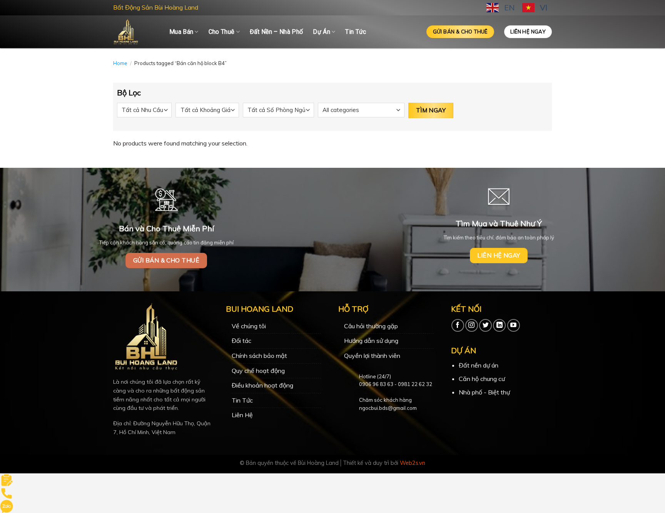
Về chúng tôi (249, 326)
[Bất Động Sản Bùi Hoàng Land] (135, 31)
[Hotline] (6, 492)
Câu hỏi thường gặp (371, 326)
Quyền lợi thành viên (372, 355)
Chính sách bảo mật (259, 355)
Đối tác (241, 340)
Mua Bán (181, 31)
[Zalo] (6, 506)
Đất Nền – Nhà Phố (276, 31)
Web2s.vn (412, 463)
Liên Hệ (242, 415)
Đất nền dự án (478, 365)
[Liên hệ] (6, 479)
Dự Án (321, 31)
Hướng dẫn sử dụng (371, 340)
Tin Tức (355, 31)
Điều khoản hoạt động (262, 385)
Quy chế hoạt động (258, 370)
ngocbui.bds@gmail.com (388, 408)
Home (120, 63)
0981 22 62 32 (415, 384)
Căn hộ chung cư (482, 379)
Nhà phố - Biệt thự (484, 392)
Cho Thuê (222, 31)
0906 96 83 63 (376, 384)
